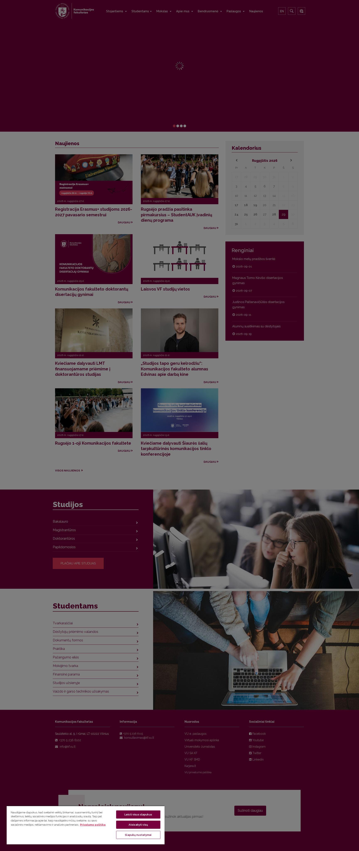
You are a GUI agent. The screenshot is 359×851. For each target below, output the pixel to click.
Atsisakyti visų (138, 824)
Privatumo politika (93, 824)
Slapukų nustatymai (138, 834)
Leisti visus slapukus (138, 814)
